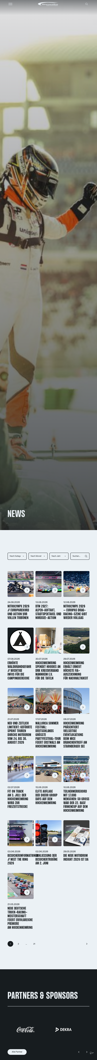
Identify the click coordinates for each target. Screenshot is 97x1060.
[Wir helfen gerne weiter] (91, 1053)
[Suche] (86, 4)
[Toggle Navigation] (10, 4)
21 (34, 944)
